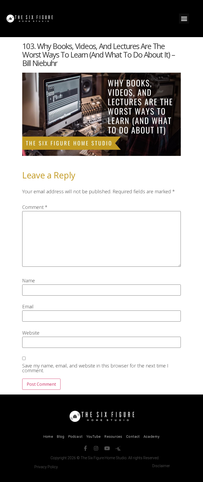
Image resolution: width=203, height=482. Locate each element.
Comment (35, 207)
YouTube (93, 437)
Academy (152, 437)
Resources (113, 437)
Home (48, 437)
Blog (60, 437)
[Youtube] (106, 448)
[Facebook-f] (85, 448)
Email (28, 306)
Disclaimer (161, 466)
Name (28, 280)
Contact (133, 437)
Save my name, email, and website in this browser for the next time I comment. (95, 368)
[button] (184, 19)
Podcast (75, 437)
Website (30, 332)
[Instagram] (96, 448)
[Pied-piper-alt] (117, 448)
